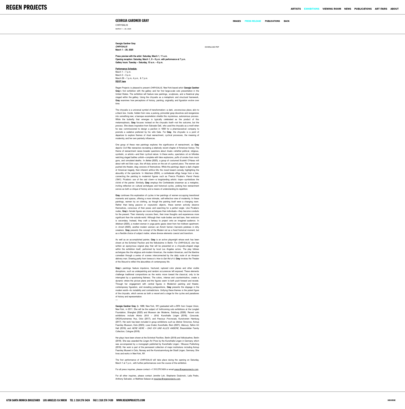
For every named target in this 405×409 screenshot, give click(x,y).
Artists (296, 8)
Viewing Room (332, 8)
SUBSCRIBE (392, 400)
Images (237, 21)
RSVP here (120, 81)
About (394, 8)
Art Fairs (381, 8)
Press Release (253, 21)
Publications (363, 8)
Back (287, 21)
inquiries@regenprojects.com (167, 379)
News (347, 8)
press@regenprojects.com (186, 369)
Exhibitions (311, 8)
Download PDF (212, 47)
